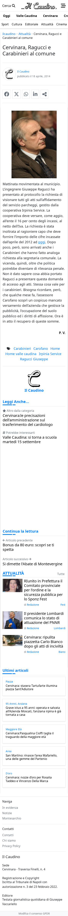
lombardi (59, 628)
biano (62, 652)
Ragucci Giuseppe (34, 359)
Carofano (40, 348)
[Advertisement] (34, 490)
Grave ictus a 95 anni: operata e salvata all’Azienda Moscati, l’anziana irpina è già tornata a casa (33, 711)
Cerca (7, 5)
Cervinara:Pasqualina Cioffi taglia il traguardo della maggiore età (30, 735)
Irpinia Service (50, 353)
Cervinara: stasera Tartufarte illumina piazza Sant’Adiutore (31, 687)
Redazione (33, 604)
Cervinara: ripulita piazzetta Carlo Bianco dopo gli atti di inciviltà (43, 641)
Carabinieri (22, 348)
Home (55, 348)
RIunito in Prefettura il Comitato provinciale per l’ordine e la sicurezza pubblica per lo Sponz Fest (43, 590)
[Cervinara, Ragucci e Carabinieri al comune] (6, 94)
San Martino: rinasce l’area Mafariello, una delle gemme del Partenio (31, 757)
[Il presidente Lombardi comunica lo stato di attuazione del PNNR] (12, 619)
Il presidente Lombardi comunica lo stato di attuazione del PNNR (44, 618)
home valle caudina (20, 353)
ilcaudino (8, 34)
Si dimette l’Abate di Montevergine (32, 564)
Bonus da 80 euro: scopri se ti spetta (28, 547)
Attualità (25, 34)
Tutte (61, 574)
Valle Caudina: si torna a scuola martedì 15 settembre (30, 439)
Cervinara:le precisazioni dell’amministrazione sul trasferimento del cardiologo (28, 420)
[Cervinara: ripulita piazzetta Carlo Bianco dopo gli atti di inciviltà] (12, 640)
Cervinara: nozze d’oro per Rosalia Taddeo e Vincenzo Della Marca (29, 779)
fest (62, 604)
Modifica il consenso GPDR (34, 913)
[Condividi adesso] (44, 94)
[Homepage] (39, 5)
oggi (41, 242)
